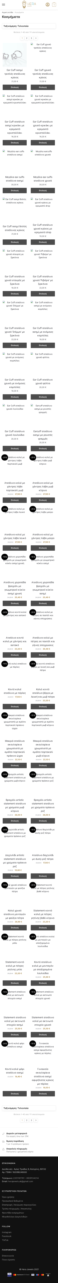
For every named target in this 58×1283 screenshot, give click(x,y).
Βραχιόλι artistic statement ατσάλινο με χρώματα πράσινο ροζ (42, 805)
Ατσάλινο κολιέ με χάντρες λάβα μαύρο (42, 536)
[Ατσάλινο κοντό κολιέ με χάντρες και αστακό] (15, 622)
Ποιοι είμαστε (8, 1259)
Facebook (6, 1236)
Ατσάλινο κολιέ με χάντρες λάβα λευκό (14, 536)
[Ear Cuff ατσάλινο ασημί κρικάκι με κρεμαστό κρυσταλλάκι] (15, 106)
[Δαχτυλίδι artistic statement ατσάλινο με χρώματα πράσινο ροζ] (15, 840)
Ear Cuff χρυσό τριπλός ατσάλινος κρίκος (43, 74)
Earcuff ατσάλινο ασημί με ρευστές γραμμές (42, 435)
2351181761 (18, 1178)
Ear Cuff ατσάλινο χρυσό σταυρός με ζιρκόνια (15, 280)
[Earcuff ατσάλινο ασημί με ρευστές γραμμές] (43, 416)
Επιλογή (15, 87)
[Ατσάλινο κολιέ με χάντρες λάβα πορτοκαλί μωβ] (15, 468)
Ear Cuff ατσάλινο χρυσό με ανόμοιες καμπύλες (14, 383)
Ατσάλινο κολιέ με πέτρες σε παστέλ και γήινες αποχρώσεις (43, 641)
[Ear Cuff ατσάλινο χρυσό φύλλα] (43, 364)
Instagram (6, 1232)
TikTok (5, 1240)
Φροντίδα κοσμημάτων (13, 1212)
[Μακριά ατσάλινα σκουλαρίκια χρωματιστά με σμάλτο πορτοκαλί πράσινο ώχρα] (15, 726)
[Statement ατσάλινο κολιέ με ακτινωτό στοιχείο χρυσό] (43, 1002)
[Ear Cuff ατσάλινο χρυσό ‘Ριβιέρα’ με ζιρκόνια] (43, 261)
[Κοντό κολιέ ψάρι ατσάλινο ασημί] (15, 1054)
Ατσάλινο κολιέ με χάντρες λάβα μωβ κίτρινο (42, 487)
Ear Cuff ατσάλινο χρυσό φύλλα (43, 381)
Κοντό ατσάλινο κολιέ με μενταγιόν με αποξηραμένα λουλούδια (42, 968)
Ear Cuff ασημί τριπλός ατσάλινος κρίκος (14, 74)
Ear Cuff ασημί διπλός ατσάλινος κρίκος (15, 228)
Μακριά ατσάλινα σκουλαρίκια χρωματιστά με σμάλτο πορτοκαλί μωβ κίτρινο (43, 748)
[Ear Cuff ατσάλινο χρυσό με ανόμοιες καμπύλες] (15, 364)
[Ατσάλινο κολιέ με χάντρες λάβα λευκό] (15, 519)
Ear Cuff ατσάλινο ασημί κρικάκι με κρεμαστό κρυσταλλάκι (15, 127)
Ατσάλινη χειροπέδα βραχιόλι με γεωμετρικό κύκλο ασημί (43, 588)
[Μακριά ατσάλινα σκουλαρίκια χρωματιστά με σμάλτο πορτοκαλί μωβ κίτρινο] (43, 726)
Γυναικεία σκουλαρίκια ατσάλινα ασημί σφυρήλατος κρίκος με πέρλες (43, 1076)
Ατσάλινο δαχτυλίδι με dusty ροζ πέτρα (43, 857)
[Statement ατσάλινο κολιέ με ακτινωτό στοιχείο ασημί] (15, 1002)
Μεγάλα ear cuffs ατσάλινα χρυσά (42, 179)
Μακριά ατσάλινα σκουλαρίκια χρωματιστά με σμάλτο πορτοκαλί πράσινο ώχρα (15, 748)
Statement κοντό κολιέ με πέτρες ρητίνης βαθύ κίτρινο (42, 914)
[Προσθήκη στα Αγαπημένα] (23, 46)
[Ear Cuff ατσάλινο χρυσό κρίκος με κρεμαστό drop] (43, 210)
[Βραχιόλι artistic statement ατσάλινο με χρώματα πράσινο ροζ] (43, 785)
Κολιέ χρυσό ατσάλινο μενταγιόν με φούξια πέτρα (15, 914)
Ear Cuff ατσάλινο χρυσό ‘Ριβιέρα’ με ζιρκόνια (43, 280)
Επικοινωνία (8, 1255)
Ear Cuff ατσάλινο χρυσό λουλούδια (15, 433)
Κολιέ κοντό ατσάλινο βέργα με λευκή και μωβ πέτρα (43, 693)
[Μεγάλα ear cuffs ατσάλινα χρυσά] (43, 162)
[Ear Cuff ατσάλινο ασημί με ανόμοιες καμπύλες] (43, 313)
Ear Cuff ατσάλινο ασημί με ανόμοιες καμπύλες (43, 332)
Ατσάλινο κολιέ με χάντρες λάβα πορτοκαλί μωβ (14, 487)
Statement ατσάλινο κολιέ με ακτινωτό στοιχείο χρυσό (43, 1021)
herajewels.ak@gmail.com (20, 1181)
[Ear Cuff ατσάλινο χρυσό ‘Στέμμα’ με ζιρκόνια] (15, 313)
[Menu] (6, 5)
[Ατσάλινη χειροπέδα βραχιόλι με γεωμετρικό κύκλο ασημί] (43, 567)
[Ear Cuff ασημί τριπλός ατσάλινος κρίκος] (15, 55)
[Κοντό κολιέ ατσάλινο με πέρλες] (15, 674)
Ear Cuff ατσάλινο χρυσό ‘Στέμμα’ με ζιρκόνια (15, 332)
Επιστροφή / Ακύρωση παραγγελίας (19, 1205)
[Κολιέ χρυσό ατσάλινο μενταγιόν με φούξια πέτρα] (15, 895)
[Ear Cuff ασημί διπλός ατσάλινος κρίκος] (15, 210)
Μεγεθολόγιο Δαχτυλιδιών (14, 1216)
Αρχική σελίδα (7, 12)
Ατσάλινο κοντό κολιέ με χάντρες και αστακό (14, 641)
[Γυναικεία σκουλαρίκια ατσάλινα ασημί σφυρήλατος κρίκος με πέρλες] (43, 1054)
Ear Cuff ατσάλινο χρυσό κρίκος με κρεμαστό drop (43, 229)
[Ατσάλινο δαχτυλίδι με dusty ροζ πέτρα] (43, 840)
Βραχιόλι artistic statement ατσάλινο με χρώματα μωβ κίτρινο (15, 805)
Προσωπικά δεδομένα (12, 1201)
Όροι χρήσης (8, 1197)
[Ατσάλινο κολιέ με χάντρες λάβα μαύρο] (43, 519)
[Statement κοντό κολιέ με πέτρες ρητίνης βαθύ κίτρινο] (43, 895)
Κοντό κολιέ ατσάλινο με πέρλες (15, 691)
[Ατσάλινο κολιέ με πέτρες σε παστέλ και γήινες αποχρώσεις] (43, 622)
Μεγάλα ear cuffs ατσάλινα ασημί (14, 179)
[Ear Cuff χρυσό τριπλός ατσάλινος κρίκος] (43, 55)
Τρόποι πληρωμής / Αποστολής (17, 1208)
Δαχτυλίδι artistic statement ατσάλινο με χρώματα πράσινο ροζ (14, 861)
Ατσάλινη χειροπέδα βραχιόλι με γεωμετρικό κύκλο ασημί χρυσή (15, 588)
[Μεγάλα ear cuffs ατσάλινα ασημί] (15, 162)
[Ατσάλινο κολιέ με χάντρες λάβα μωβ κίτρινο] (43, 468)
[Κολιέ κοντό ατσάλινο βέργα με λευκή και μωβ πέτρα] (43, 674)
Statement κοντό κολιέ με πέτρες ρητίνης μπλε (14, 966)
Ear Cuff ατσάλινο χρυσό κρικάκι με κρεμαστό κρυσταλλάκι (43, 127)
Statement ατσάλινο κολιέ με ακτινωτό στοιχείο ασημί (15, 1021)
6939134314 (32, 1178)
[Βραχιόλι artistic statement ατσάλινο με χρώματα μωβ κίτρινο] (15, 785)
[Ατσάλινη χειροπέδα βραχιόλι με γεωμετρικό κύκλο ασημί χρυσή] (15, 567)
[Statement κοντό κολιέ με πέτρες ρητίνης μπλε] (15, 947)
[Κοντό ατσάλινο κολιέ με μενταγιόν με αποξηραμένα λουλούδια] (43, 947)
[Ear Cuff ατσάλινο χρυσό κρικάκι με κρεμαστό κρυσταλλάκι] (43, 106)
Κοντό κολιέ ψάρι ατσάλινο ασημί (14, 1071)
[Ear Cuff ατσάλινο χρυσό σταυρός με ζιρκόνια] (15, 261)
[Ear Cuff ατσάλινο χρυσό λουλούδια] (15, 416)
